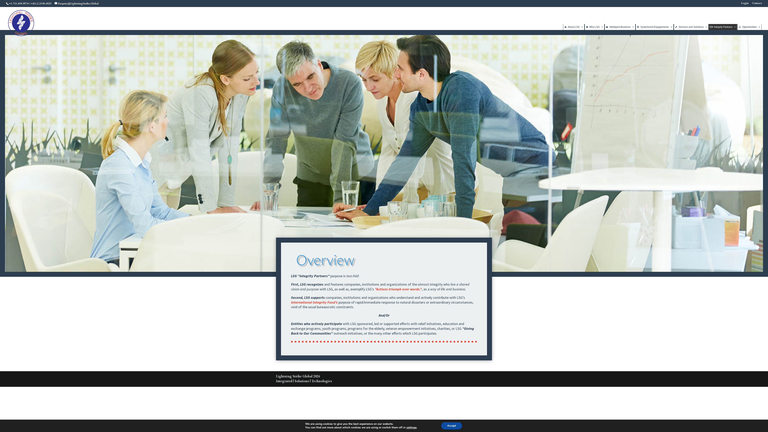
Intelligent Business (620, 27)
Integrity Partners (723, 27)
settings (411, 427)
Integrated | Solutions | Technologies (304, 381)
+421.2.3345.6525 (41, 3)
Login (745, 3)
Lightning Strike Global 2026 (298, 376)
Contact (757, 3)
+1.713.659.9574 (18, 3)
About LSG (574, 27)
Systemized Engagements (654, 27)
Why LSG (594, 27)
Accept (451, 426)
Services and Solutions (691, 27)
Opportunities (749, 27)
